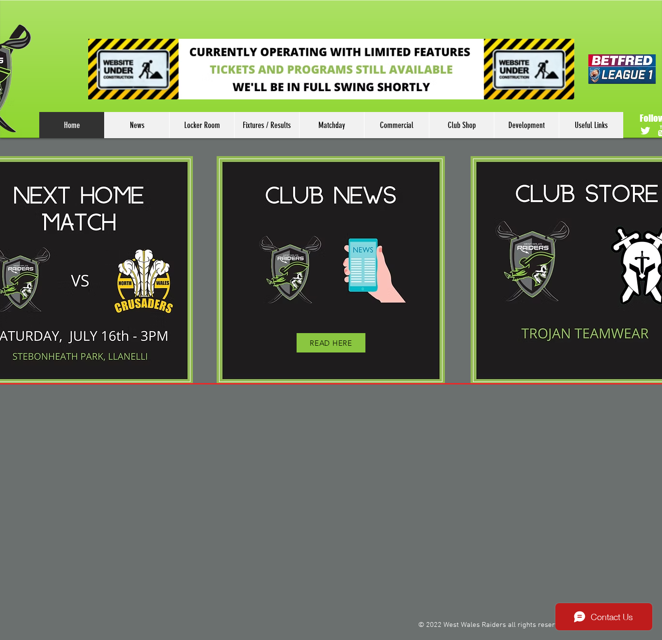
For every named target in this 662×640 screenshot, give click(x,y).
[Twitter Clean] (645, 130)
